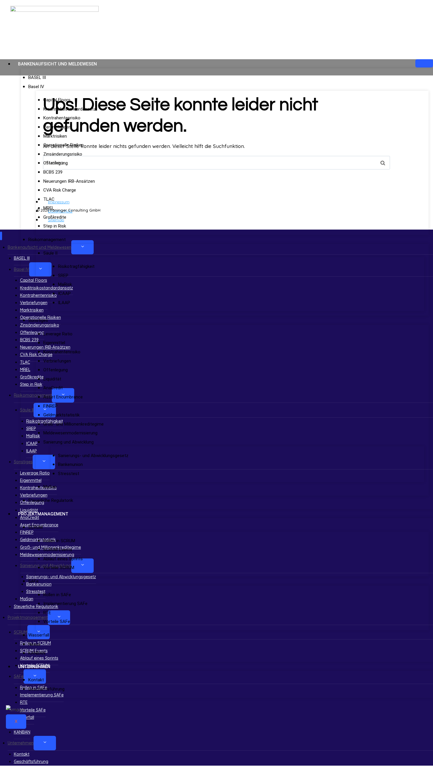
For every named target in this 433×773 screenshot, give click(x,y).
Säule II (50, 253)
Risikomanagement (47, 239)
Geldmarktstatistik (61, 415)
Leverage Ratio (57, 334)
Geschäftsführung (46, 689)
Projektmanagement (43, 514)
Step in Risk (54, 226)
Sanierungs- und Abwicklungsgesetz (93, 455)
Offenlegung (55, 163)
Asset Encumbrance (63, 397)
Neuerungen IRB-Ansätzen (69, 181)
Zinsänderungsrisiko (62, 154)
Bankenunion (70, 464)
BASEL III (37, 77)
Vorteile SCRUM (58, 567)
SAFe (33, 581)
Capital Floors (56, 100)
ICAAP (64, 293)
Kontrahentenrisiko (61, 118)
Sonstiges (38, 320)
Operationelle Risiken (63, 145)
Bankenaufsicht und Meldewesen (57, 64)
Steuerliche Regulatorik (50, 500)
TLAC (48, 199)
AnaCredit (53, 387)
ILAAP (64, 302)
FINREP (50, 406)
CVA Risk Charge (59, 190)
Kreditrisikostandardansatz (69, 109)
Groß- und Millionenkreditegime (73, 424)
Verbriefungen (57, 127)
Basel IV (36, 86)
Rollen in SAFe (57, 594)
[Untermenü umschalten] (45, 743)
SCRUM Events (57, 549)
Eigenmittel (54, 342)
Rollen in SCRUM (59, 540)
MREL (48, 208)
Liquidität (52, 379)
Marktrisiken (55, 136)
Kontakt (36, 680)
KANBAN (36, 653)
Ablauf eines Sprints (63, 558)
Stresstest (68, 473)
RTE (47, 612)
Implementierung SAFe (65, 603)
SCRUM (35, 527)
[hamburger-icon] (424, 63)
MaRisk (65, 284)
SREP (63, 275)
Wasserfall (38, 635)
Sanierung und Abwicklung (68, 442)
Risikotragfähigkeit (76, 266)
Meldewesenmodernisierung (70, 433)
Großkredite (54, 217)
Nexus (34, 644)
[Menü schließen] (1, 236)
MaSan (50, 486)
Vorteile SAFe (56, 621)
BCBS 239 (52, 172)
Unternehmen (34, 666)
